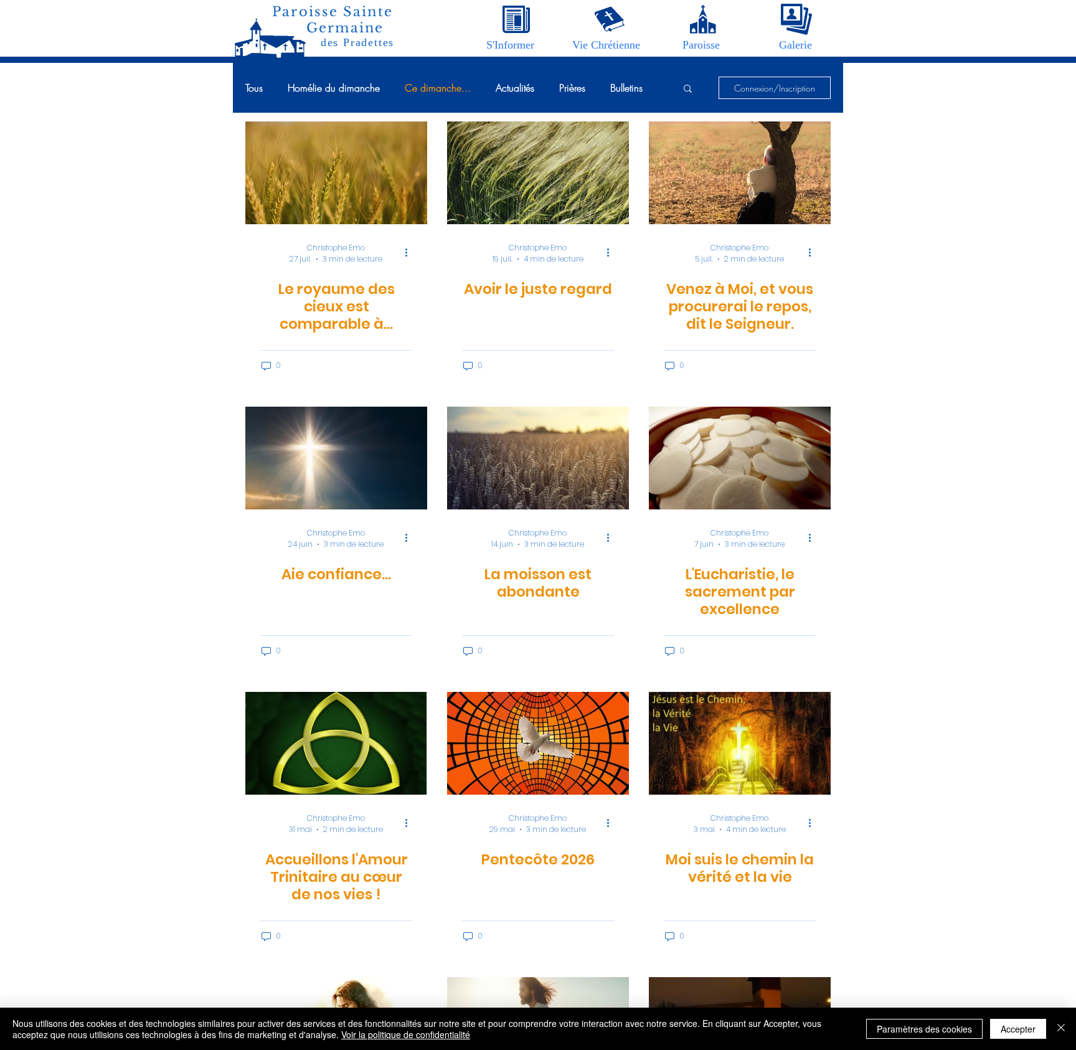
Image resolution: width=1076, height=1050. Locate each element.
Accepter (1018, 1029)
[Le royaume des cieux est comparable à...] (336, 172)
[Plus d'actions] (410, 252)
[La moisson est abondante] (538, 458)
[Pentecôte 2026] (538, 743)
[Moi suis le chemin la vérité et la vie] (740, 743)
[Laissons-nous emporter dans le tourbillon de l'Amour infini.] (336, 743)
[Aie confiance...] (336, 458)
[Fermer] (1061, 1029)
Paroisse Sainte (332, 12)
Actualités (515, 88)
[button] (510, 44)
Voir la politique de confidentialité (405, 1034)
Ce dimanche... (438, 88)
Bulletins (626, 88)
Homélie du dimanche (334, 88)
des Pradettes (357, 42)
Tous (254, 88)
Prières (572, 88)
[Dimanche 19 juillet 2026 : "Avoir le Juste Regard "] (538, 172)
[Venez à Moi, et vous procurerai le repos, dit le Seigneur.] (740, 172)
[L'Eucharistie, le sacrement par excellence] (740, 458)
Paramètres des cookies (924, 1029)
